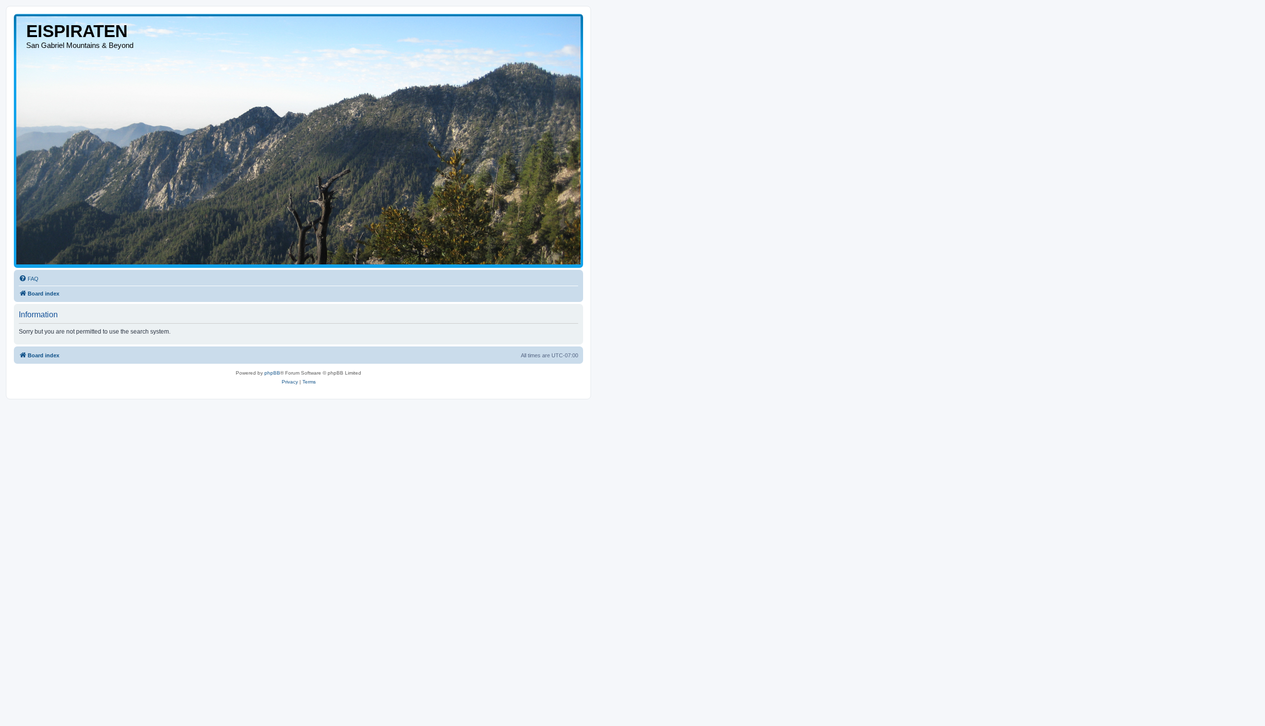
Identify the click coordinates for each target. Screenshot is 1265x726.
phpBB (272, 373)
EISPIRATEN (76, 31)
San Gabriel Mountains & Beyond (79, 45)
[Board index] (298, 140)
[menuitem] (29, 279)
